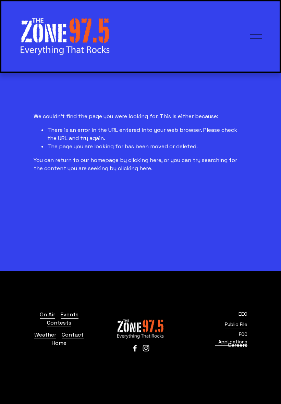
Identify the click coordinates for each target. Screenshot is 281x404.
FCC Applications (232, 338)
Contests (59, 322)
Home (59, 342)
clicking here (144, 160)
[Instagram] (146, 348)
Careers (237, 345)
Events (69, 314)
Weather (45, 334)
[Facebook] (135, 348)
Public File (236, 324)
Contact (73, 334)
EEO (243, 314)
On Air (47, 314)
